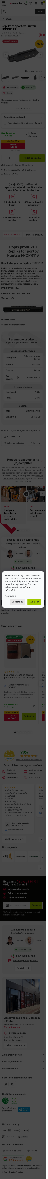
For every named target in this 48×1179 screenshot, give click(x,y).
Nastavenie (10, 596)
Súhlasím (34, 602)
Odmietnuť (17, 602)
